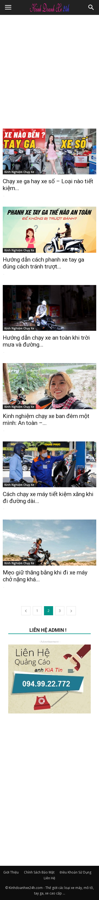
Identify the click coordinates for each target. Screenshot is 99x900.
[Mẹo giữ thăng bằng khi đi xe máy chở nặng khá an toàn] (49, 542)
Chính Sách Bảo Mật (39, 872)
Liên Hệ (49, 878)
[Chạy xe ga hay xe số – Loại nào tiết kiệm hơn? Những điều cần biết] (49, 151)
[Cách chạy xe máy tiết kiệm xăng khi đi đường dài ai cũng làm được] (49, 464)
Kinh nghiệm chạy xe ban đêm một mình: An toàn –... (46, 419)
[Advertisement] (49, 67)
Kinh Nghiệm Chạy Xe (19, 172)
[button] (91, 7)
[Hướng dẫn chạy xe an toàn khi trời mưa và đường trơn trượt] (49, 308)
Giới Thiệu (11, 872)
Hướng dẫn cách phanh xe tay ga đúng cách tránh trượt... (43, 263)
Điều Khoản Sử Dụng (75, 872)
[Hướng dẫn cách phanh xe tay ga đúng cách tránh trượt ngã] (49, 229)
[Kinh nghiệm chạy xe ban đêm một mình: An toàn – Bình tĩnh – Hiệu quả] (49, 386)
